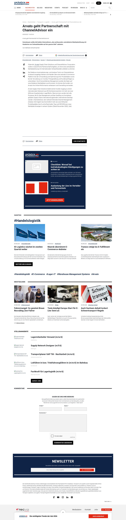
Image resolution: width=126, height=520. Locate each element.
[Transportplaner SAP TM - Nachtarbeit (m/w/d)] (21, 354)
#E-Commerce (38, 274)
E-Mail (41, 405)
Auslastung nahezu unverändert (59, 191)
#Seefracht (58, 243)
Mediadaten (76, 510)
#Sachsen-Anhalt (92, 305)
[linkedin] (67, 497)
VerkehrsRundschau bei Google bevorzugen (71, 55)
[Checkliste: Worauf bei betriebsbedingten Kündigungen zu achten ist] (36, 166)
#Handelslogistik (27, 221)
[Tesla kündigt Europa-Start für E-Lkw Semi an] (63, 294)
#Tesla (56, 305)
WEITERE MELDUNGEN (23, 264)
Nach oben (107, 501)
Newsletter (81, 3)
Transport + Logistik (43, 22)
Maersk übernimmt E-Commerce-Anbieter (58, 248)
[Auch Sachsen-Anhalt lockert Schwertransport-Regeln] (96, 294)
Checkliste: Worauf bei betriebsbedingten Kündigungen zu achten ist (67, 167)
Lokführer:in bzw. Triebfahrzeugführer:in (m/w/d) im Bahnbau (59, 363)
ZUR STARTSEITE (79, 141)
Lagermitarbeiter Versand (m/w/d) (47, 337)
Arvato (37, 64)
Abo (98, 3)
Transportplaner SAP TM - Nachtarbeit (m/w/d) (52, 354)
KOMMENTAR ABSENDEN (63, 443)
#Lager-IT (50, 274)
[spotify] (72, 497)
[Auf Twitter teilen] (24, 68)
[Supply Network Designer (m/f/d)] (21, 346)
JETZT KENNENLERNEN (54, 200)
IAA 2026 (39, 8)
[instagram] (63, 497)
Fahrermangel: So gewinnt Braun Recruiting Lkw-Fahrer (29, 309)
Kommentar (42, 413)
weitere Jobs (36, 381)
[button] (63, 511)
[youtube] (58, 497)
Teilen (40, 55)
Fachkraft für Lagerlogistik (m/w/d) (47, 371)
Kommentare (29, 55)
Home (24, 22)
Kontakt (88, 510)
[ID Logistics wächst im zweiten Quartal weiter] (29, 232)
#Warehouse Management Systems (73, 274)
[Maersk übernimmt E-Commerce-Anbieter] (63, 232)
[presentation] (110, 14)
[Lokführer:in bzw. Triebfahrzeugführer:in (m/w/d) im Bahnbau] (21, 364)
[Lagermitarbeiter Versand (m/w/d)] (21, 337)
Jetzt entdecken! (98, 516)
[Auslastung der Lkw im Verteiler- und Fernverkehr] (36, 187)
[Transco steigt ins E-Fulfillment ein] (96, 232)
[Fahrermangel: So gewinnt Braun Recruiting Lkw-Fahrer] (29, 294)
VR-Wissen (74, 8)
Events (57, 8)
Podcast (65, 8)
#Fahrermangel (25, 305)
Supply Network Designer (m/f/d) (46, 345)
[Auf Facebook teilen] (24, 64)
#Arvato (95, 274)
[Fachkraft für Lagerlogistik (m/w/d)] (21, 372)
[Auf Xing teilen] (24, 76)
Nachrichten (30, 8)
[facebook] (54, 497)
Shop (87, 3)
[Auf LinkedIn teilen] (24, 72)
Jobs (92, 3)
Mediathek (48, 8)
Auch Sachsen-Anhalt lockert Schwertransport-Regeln (94, 309)
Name (66, 405)
